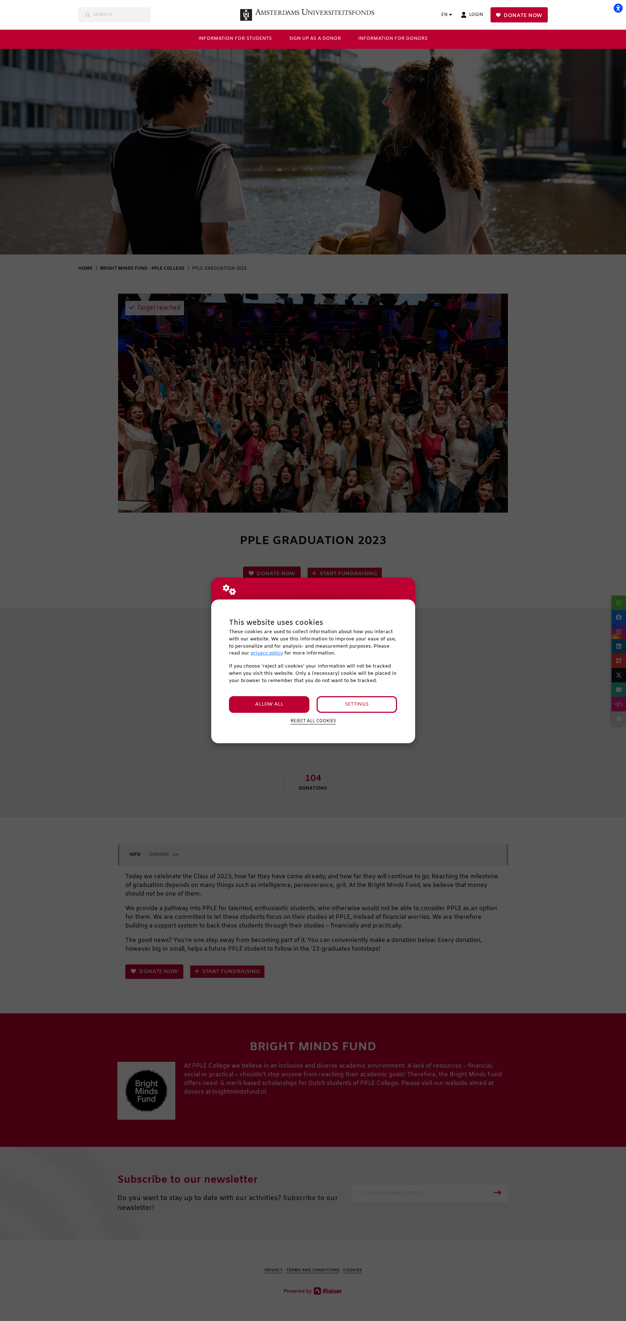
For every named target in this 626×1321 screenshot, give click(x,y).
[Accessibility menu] (618, 8)
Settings (356, 704)
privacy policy (267, 653)
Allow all (269, 704)
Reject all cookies (313, 721)
